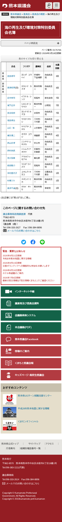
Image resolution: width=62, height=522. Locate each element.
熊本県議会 (16, 14)
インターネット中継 (24, 291)
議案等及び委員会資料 (27, 303)
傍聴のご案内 (22, 351)
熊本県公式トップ (10, 443)
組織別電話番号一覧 (30, 448)
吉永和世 (11, 113)
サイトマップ (34, 443)
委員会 (26, 14)
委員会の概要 (38, 14)
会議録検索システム (25, 315)
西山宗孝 (11, 143)
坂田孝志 (11, 120)
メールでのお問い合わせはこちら (24, 231)
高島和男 (11, 88)
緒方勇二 (11, 135)
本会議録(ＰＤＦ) (23, 327)
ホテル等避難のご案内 (13, 273)
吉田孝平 (11, 76)
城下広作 (11, 105)
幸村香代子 (12, 173)
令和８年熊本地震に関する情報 (17, 258)
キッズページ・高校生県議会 (29, 375)
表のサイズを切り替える (31, 58)
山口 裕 (11, 128)
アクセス (50, 443)
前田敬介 (11, 165)
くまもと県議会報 (24, 363)
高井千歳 (11, 188)
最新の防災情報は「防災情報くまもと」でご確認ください (28, 280)
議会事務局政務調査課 (14, 214)
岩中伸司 (11, 98)
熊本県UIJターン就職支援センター (35, 395)
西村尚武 (11, 151)
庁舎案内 (10, 448)
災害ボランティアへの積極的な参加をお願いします (26, 266)
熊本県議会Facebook (26, 339)
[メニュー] (56, 5)
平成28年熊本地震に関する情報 (33, 408)
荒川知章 (11, 158)
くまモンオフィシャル (28, 421)
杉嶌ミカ (11, 181)
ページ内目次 (31, 43)
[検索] (48, 5)
